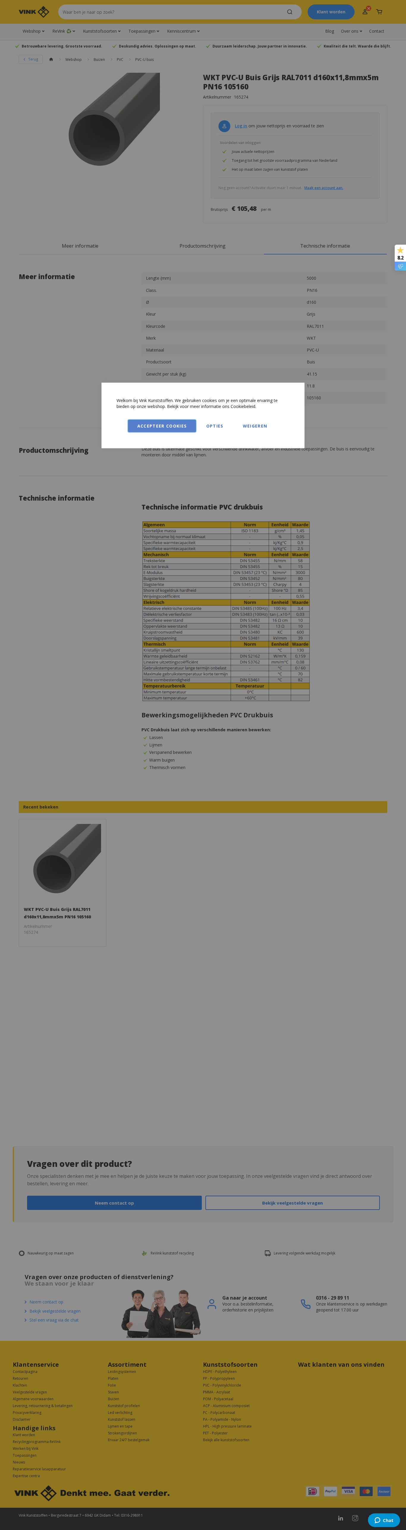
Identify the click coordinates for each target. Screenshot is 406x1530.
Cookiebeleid (243, 406)
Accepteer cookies (162, 425)
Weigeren (255, 425)
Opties (215, 425)
